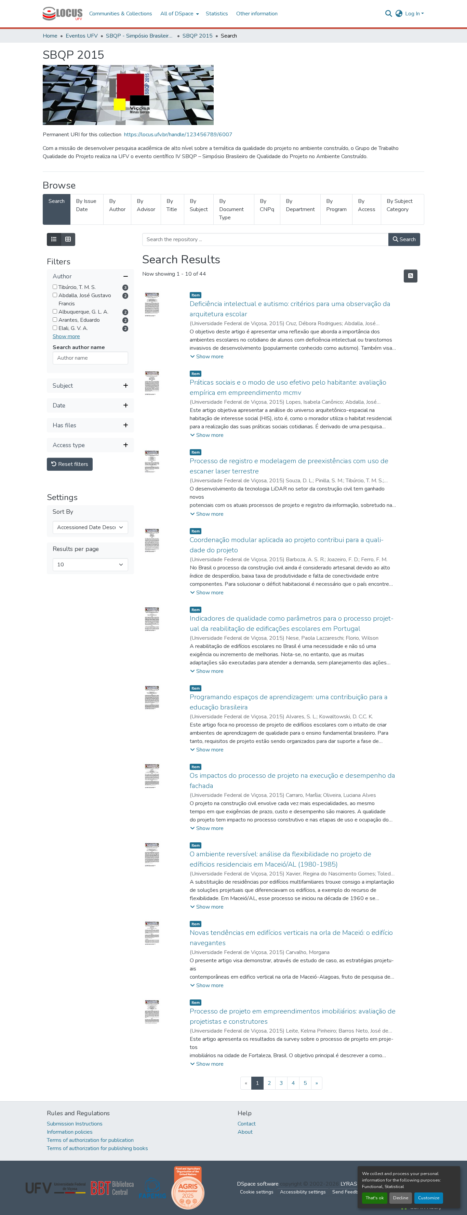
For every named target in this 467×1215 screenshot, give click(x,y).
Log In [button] (413, 13)
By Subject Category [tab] (400, 205)
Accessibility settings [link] (303, 1192)
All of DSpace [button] (177, 13)
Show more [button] (66, 337)
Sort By (63, 512)
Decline (400, 1198)
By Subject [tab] (199, 205)
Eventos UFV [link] (82, 36)
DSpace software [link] (258, 1184)
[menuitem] (179, 13)
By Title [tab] (171, 205)
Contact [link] (247, 1124)
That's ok (375, 1198)
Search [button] (407, 239)
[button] (62, 13)
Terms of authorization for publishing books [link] (97, 1148)
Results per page (76, 549)
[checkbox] (55, 287)
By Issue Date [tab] (86, 205)
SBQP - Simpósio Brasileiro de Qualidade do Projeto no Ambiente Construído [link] (140, 36)
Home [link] (50, 36)
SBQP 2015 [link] (198, 36)
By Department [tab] (300, 205)
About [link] (245, 1132)
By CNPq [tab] (267, 205)
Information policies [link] (70, 1132)
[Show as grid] (68, 239)
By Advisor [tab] (146, 205)
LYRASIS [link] (351, 1184)
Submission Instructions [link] (75, 1124)
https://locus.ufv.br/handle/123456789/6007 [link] (178, 134)
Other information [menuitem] (257, 13)
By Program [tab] (336, 205)
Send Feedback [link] (349, 1192)
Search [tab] (57, 201)
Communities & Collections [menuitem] (120, 13)
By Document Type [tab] (231, 209)
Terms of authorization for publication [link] (90, 1140)
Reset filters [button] (72, 464)
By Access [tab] (366, 205)
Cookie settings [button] (256, 1192)
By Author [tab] (117, 205)
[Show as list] (54, 239)
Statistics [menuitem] (217, 13)
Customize (428, 1198)
